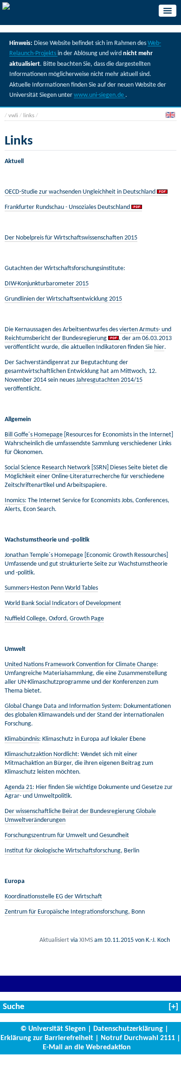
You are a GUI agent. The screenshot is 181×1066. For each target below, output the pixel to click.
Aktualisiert (54, 940)
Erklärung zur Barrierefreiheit (46, 1038)
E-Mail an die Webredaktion (87, 1047)
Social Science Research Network (47, 467)
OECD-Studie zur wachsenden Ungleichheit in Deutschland (81, 192)
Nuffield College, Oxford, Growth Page (54, 618)
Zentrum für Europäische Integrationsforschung (66, 911)
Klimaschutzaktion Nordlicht (41, 754)
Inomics (15, 500)
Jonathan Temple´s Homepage (44, 555)
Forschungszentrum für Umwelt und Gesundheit (67, 835)
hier (159, 347)
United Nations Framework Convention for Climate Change (80, 664)
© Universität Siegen (53, 1029)
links (28, 116)
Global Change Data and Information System (62, 706)
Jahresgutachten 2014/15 (109, 380)
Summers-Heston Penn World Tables (51, 588)
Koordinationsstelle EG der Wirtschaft (53, 896)
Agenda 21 (18, 787)
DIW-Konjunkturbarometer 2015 (47, 283)
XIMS (86, 940)
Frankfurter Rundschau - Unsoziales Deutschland (67, 207)
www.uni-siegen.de (99, 95)
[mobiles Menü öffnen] (167, 11)
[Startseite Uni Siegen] (6, 7)
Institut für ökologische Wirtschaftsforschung (63, 850)
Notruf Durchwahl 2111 (138, 1038)
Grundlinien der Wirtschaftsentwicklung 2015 (63, 299)
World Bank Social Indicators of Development (63, 603)
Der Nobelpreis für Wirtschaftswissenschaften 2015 (71, 237)
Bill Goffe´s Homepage (34, 434)
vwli (13, 116)
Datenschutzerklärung (128, 1029)
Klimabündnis (22, 739)
